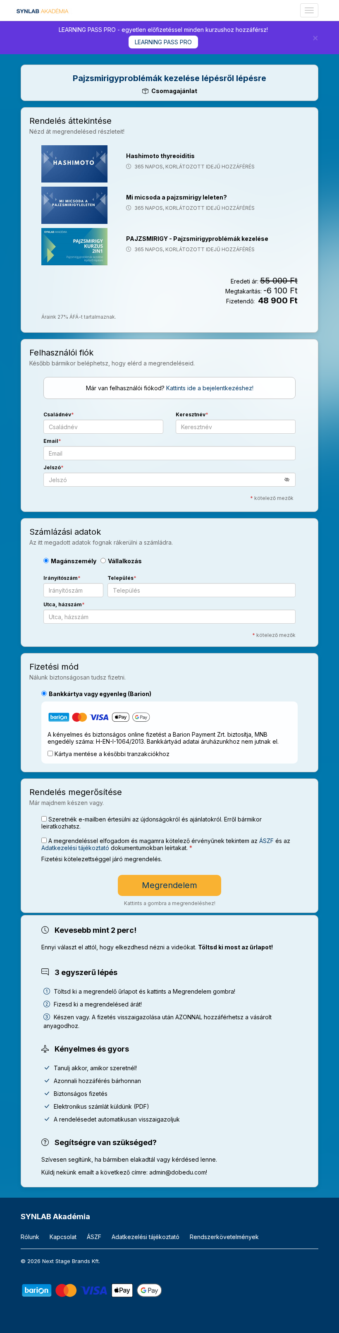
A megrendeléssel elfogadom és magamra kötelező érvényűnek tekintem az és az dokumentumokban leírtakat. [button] (165, 844)
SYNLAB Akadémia (55, 1216)
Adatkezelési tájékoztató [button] (75, 847)
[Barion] (92, 1290)
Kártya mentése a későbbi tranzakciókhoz (112, 753)
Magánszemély (73, 560)
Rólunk (30, 1236)
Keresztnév (190, 414)
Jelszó (52, 467)
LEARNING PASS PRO (163, 42)
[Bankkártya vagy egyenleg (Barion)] (99, 718)
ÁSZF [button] (266, 840)
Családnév (57, 414)
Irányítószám (60, 578)
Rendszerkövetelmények (224, 1236)
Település (120, 578)
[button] (290, 479)
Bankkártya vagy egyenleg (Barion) (100, 693)
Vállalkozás (125, 560)
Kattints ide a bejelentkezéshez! (209, 387)
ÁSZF (94, 1236)
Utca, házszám (62, 604)
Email (50, 441)
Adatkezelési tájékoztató (145, 1236)
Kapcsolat (63, 1236)
